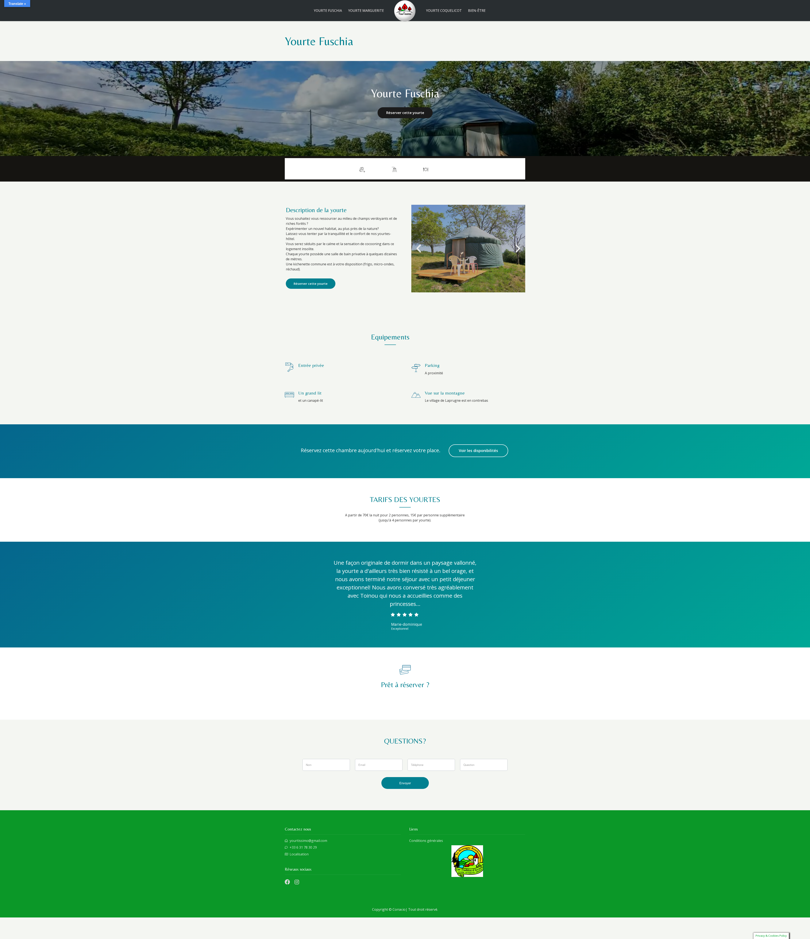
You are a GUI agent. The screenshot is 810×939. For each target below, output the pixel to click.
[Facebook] (287, 882)
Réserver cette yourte (405, 112)
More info (509, 169)
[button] (418, 248)
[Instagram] (296, 882)
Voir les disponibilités (478, 450)
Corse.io (399, 909)
